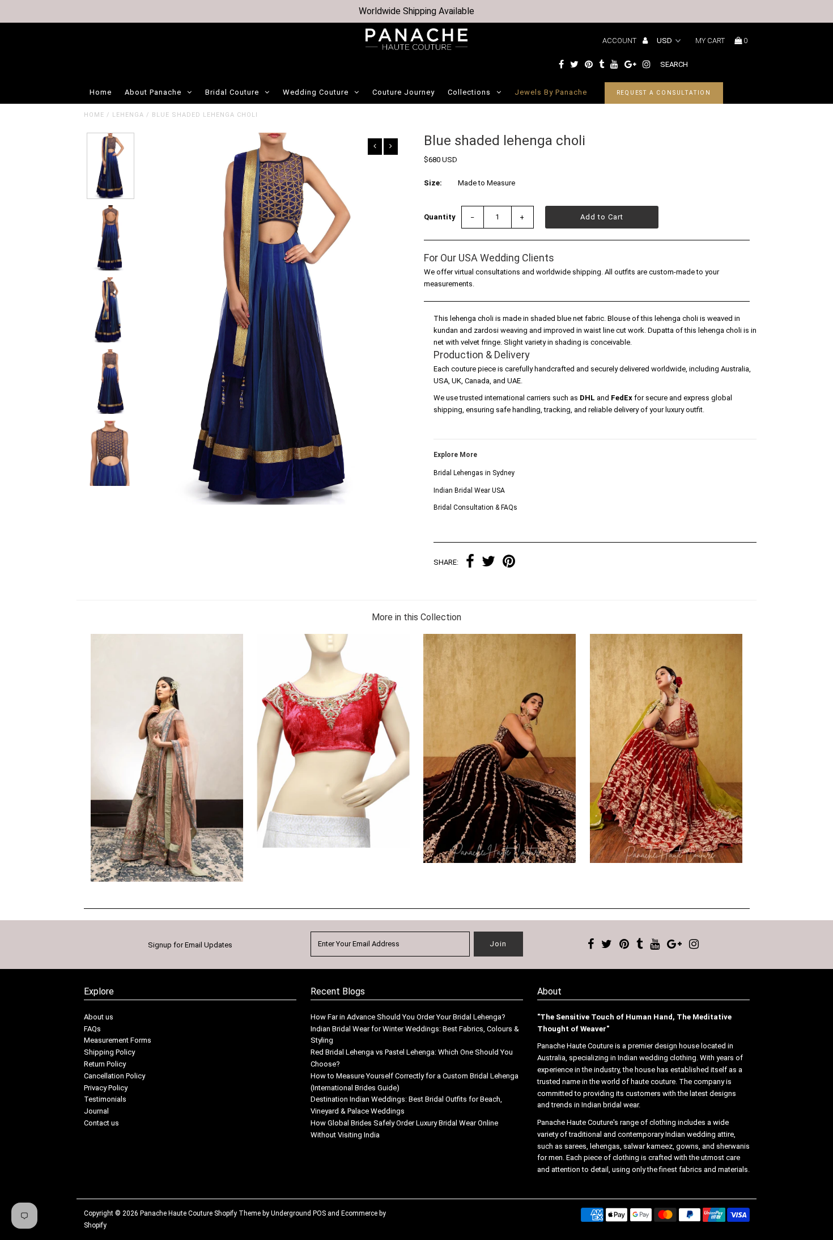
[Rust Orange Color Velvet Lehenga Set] (666, 860)
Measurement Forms (117, 1040)
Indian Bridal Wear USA (469, 490)
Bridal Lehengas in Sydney (474, 473)
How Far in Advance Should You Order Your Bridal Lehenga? (408, 1017)
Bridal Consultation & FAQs (475, 507)
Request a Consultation (664, 93)
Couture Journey (403, 92)
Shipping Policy (109, 1052)
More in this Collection (416, 617)
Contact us (101, 1123)
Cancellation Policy (114, 1076)
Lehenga (128, 115)
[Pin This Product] (509, 563)
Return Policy (105, 1064)
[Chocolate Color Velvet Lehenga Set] (499, 860)
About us (98, 1017)
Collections (469, 92)
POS (319, 1213)
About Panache (153, 92)
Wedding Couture (315, 92)
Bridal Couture (232, 92)
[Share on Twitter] (488, 563)
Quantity (440, 217)
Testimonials (105, 1099)
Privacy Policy (106, 1088)
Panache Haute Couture (176, 1213)
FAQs (92, 1029)
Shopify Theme (237, 1213)
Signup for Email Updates (190, 945)
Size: (433, 183)
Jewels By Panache (551, 92)
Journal (96, 1111)
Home (101, 92)
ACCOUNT (620, 40)
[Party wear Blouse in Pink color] (333, 845)
